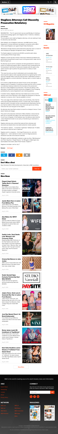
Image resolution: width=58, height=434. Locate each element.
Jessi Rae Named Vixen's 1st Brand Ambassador (11, 315)
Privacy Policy (4, 397)
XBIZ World (4, 411)
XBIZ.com (3, 405)
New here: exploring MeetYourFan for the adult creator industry (50, 107)
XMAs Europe (48, 79)
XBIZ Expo (17, 413)
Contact (3, 392)
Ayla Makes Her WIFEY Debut (9, 218)
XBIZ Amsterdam (49, 54)
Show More (21, 367)
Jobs (50, 100)
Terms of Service (42, 429)
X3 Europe (49, 67)
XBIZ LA (16, 405)
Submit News (4, 387)
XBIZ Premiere (4, 413)
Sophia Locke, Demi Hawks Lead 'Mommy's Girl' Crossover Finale (11, 236)
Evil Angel (10, 148)
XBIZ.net (47, 95)
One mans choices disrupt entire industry (50, 117)
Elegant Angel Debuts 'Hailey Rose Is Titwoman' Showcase (10, 183)
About (2, 395)
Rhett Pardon (4, 28)
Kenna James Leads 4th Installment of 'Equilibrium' (11, 331)
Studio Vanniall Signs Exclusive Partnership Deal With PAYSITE (11, 277)
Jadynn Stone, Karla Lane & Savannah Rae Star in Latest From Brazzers (11, 295)
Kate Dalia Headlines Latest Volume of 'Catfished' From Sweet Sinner (11, 350)
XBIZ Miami (17, 408)
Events (46, 47)
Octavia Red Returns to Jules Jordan (11, 260)
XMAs (16, 416)
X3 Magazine (49, 24)
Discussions (46, 100)
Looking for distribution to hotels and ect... (50, 129)
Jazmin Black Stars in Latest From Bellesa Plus (11, 202)
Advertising (4, 389)
